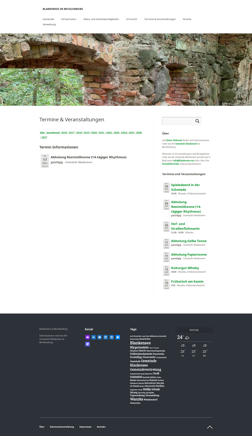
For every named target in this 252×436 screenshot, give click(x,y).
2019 (87, 132)
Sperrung (141, 393)
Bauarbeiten (145, 339)
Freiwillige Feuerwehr (143, 357)
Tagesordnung (137, 395)
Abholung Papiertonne (189, 254)
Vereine (187, 19)
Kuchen (161, 380)
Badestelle (162, 336)
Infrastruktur (69, 19)
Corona (156, 348)
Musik (136, 386)
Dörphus (134, 350)
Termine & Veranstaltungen (160, 19)
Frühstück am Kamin (187, 281)
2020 (94, 132)
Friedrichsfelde (161, 357)
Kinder (133, 380)
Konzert (153, 380)
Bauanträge (134, 339)
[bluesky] (118, 336)
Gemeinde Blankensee (186, 143)
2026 (139, 132)
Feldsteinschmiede (141, 353)
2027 (44, 137)
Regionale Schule (136, 390)
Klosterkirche (143, 380)
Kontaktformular (170, 163)
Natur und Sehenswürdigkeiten (101, 19)
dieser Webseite (174, 140)
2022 (109, 132)
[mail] (87, 336)
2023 (116, 132)
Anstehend (53, 132)
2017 (72, 132)
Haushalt (145, 377)
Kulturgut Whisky (185, 268)
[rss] (93, 336)
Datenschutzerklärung (62, 426)
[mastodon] (87, 343)
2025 (131, 132)
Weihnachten (135, 403)
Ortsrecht (131, 19)
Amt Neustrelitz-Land (138, 336)
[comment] (99, 336)
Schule (156, 389)
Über (41, 426)
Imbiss (153, 377)
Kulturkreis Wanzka (137, 383)
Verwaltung (49, 24)
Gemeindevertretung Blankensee (141, 374)
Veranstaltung (152, 395)
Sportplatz (150, 392)
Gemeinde (48, 19)
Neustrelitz (150, 386)
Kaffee (159, 377)
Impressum (85, 426)
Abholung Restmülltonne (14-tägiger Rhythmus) (186, 207)
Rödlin (147, 389)
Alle (42, 132)
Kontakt (101, 426)
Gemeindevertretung (145, 369)
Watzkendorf (150, 399)
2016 (64, 132)
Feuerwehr (158, 353)
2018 (79, 132)
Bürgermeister (139, 347)
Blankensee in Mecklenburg (63, 9)
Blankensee (140, 342)
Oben (210, 427)
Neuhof (142, 386)
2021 (101, 132)
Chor (151, 348)
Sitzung (134, 392)
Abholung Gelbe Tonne (189, 241)
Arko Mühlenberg (152, 336)
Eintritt (142, 350)
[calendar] (105, 336)
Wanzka (136, 399)
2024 (124, 132)
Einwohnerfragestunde (155, 351)
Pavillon (160, 385)
